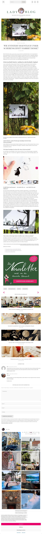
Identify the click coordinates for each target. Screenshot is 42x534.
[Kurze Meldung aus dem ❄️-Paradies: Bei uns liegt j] (30, 499)
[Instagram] (35, 2)
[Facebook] (32, 2)
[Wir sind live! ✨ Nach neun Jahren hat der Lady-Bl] (30, 441)
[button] (5, 168)
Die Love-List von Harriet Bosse (10, 251)
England (5, 288)
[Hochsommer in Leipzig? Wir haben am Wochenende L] (11, 441)
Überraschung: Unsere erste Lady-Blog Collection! (13, 249)
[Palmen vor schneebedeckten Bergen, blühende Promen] (30, 460)
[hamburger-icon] (3, 2)
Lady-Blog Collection (12, 288)
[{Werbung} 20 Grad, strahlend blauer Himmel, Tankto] (11, 480)
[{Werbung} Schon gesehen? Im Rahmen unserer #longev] (30, 480)
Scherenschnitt (25, 288)
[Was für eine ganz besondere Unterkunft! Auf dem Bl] (11, 460)
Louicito (30, 75)
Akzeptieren (21, 524)
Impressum (23, 532)
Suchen (23, 2)
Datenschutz (19, 532)
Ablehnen (21, 527)
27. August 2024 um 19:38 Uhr (12, 373)
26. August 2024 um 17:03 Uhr (12, 366)
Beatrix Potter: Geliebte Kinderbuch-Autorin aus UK (13, 250)
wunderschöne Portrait (15, 53)
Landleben (19, 288)
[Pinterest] (38, 2)
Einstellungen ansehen (21, 530)
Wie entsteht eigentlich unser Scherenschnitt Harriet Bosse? (21, 47)
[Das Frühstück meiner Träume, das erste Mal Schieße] (11, 499)
